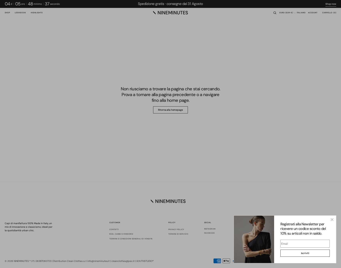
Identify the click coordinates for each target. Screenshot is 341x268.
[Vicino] (332, 219)
